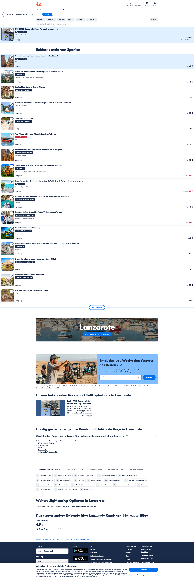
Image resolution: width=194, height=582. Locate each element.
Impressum (93, 553)
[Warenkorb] (138, 2)
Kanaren (56, 539)
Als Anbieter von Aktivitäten (146, 551)
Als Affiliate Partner (147, 558)
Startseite (39, 539)
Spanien (48, 539)
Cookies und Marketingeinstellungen (101, 559)
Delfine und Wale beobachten (48, 452)
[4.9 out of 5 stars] (42, 529)
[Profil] (154, 2)
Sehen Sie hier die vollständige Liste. (84, 506)
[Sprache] (146, 2)
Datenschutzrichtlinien (56, 388)
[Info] (67, 24)
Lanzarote (65, 539)
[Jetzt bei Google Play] (80, 551)
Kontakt (92, 549)
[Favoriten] (130, 2)
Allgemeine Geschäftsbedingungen (101, 562)
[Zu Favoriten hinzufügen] (12, 30)
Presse (128, 559)
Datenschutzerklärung (97, 556)
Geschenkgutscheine (132, 562)
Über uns (129, 549)
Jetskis (40, 448)
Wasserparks (42, 450)
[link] (97, 35)
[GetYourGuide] (39, 4)
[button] (97, 35)
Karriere (128, 553)
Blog (127, 556)
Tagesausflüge (43, 445)
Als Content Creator (147, 555)
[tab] (49, 469)
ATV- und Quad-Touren (46, 443)
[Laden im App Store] (80, 559)
